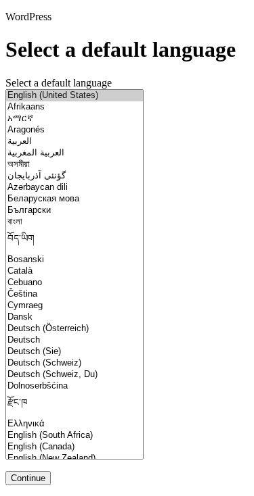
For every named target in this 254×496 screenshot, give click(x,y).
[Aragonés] (74, 130)
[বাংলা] (74, 222)
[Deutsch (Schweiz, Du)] (74, 374)
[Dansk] (74, 317)
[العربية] (74, 141)
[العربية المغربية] (74, 153)
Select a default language (58, 83)
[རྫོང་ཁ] (74, 405)
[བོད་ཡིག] (74, 241)
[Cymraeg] (74, 306)
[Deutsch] (74, 340)
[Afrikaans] (74, 107)
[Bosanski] (74, 260)
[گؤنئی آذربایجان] (74, 176)
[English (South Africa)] (74, 435)
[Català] (74, 271)
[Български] (74, 210)
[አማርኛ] (74, 118)
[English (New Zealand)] (74, 458)
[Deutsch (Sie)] (74, 351)
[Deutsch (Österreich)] (74, 328)
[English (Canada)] (74, 447)
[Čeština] (74, 294)
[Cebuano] (74, 283)
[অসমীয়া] (74, 164)
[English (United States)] (74, 95)
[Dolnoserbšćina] (74, 386)
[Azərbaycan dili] (74, 187)
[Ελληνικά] (74, 424)
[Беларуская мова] (74, 199)
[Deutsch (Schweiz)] (74, 363)
